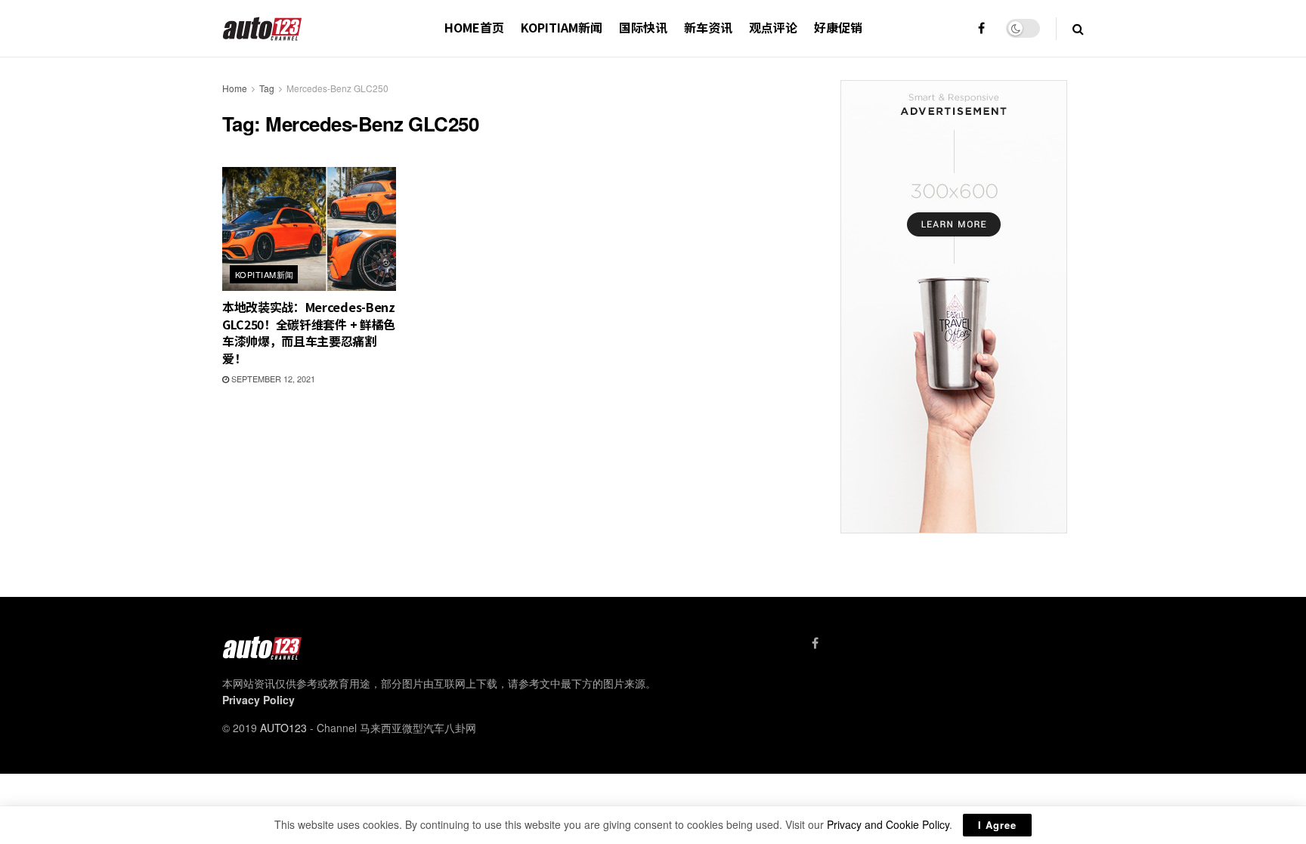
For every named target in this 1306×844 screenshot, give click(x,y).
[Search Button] (1078, 28)
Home (234, 88)
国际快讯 (643, 27)
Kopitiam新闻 (561, 27)
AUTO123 (283, 727)
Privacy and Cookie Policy (888, 824)
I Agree (997, 825)
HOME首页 (474, 27)
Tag (266, 88)
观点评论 (773, 27)
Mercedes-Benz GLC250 (337, 88)
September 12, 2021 (272, 379)
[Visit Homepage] (262, 28)
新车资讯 (708, 27)
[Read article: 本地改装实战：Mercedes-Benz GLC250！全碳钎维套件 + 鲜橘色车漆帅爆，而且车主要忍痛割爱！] (309, 229)
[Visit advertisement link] (953, 306)
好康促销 (838, 27)
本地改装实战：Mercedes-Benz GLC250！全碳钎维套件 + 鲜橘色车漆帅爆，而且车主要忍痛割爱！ (308, 332)
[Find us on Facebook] (981, 28)
